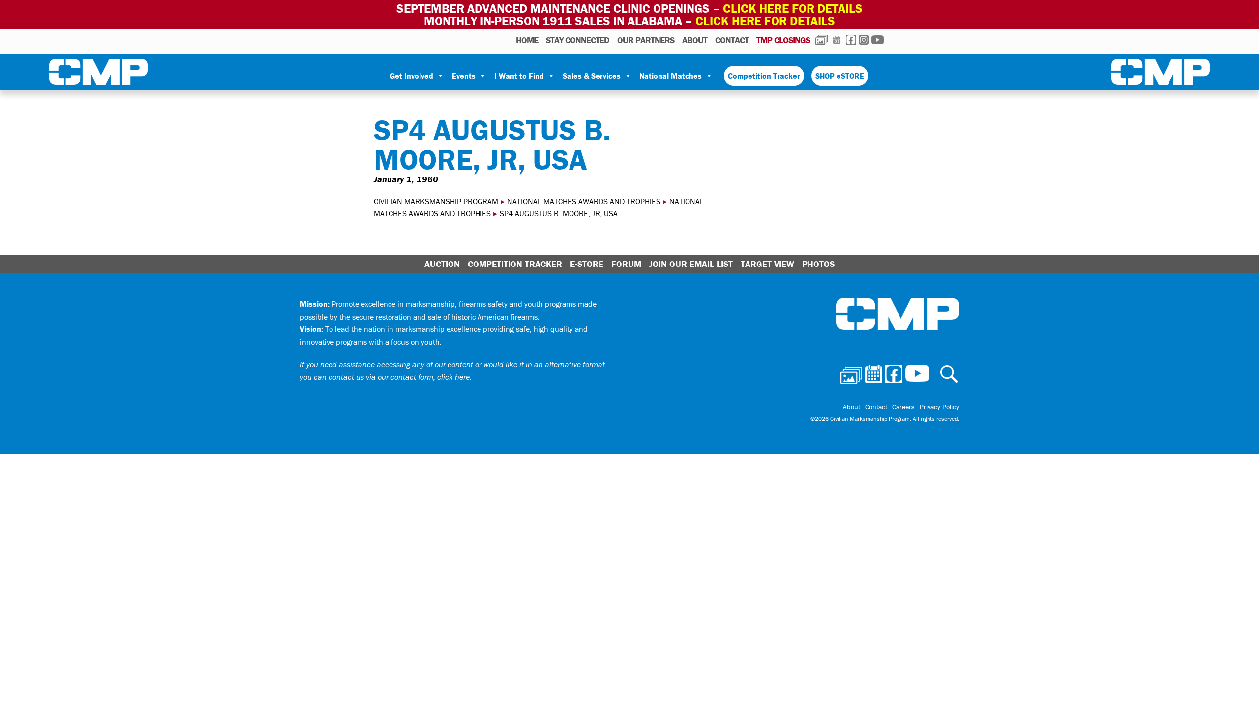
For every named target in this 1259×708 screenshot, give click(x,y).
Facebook (851, 40)
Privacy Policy (939, 406)
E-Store (586, 263)
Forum (626, 263)
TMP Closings (783, 40)
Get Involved (411, 76)
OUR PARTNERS (645, 40)
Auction (442, 263)
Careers (903, 406)
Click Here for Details (765, 21)
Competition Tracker (764, 76)
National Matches (670, 76)
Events (464, 76)
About (694, 40)
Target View (767, 263)
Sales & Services (592, 76)
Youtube (877, 40)
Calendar (837, 40)
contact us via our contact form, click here (399, 377)
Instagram (864, 40)
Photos (821, 40)
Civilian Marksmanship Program (98, 73)
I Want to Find (519, 76)
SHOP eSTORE (839, 76)
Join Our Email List (691, 263)
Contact (732, 40)
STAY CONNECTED (577, 40)
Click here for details (793, 8)
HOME (527, 40)
